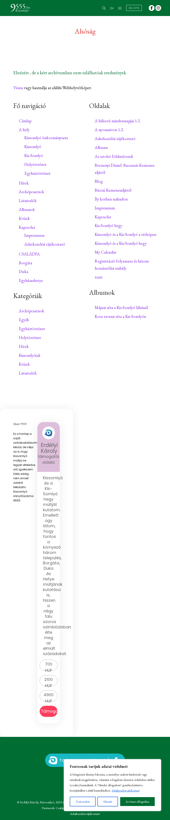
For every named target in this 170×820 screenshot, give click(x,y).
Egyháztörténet (37, 173)
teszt (98, 277)
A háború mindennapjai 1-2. (118, 121)
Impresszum (34, 235)
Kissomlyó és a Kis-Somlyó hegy (121, 243)
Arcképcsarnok (31, 191)
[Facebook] (152, 8)
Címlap (25, 121)
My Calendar (105, 252)
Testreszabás (83, 802)
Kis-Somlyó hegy (108, 225)
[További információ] (112, 8)
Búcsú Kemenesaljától (113, 190)
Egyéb (24, 320)
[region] (112, 785)
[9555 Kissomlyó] (20, 8)
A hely (24, 129)
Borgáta (25, 263)
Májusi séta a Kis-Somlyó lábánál (121, 307)
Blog (99, 181)
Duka (23, 271)
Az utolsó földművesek (114, 156)
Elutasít (107, 802)
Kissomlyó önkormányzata (46, 137)
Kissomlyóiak (30, 355)
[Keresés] (104, 8)
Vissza (18, 87)
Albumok (27, 209)
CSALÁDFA (29, 254)
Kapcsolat (27, 227)
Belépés (134, 8)
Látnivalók (28, 200)
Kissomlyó (32, 146)
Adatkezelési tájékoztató (126, 790)
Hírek (24, 183)
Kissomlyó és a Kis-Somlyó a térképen (125, 234)
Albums (101, 147)
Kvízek (24, 218)
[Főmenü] (120, 8)
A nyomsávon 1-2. (109, 129)
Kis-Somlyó (33, 155)
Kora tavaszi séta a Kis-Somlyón (120, 316)
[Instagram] (158, 8)
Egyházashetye (31, 280)
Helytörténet (35, 164)
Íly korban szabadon (111, 199)
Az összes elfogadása (137, 802)
